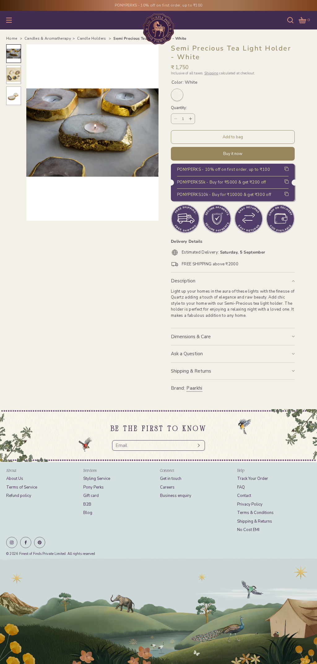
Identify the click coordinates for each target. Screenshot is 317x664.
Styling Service (96, 478)
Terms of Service (21, 487)
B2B (87, 504)
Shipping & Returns (191, 371)
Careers (167, 487)
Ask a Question (187, 354)
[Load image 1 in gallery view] (13, 53)
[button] (290, 20)
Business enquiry (175, 495)
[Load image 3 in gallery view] (13, 95)
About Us (14, 478)
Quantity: (179, 108)
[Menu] (13, 20)
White (177, 95)
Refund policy (18, 495)
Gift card (91, 495)
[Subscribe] (197, 445)
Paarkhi (194, 388)
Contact (244, 495)
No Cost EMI (248, 530)
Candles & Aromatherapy (47, 38)
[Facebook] (26, 542)
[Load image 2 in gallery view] (13, 74)
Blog (87, 513)
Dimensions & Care (191, 337)
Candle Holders (92, 38)
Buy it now (232, 154)
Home (12, 38)
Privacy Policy (250, 504)
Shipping (211, 73)
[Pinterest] (39, 542)
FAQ (241, 487)
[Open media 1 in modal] (92, 132)
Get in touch (170, 478)
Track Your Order (252, 478)
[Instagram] (12, 542)
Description (183, 281)
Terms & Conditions (255, 513)
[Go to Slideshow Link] (158, 611)
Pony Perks (93, 487)
